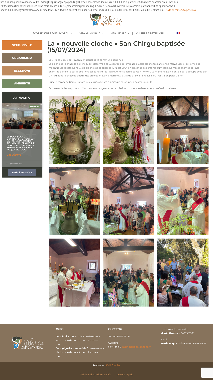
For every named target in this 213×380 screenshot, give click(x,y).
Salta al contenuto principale (181, 9)
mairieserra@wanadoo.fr (136, 346)
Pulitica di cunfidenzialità (95, 374)
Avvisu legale (125, 374)
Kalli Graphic (113, 365)
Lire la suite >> (15, 155)
